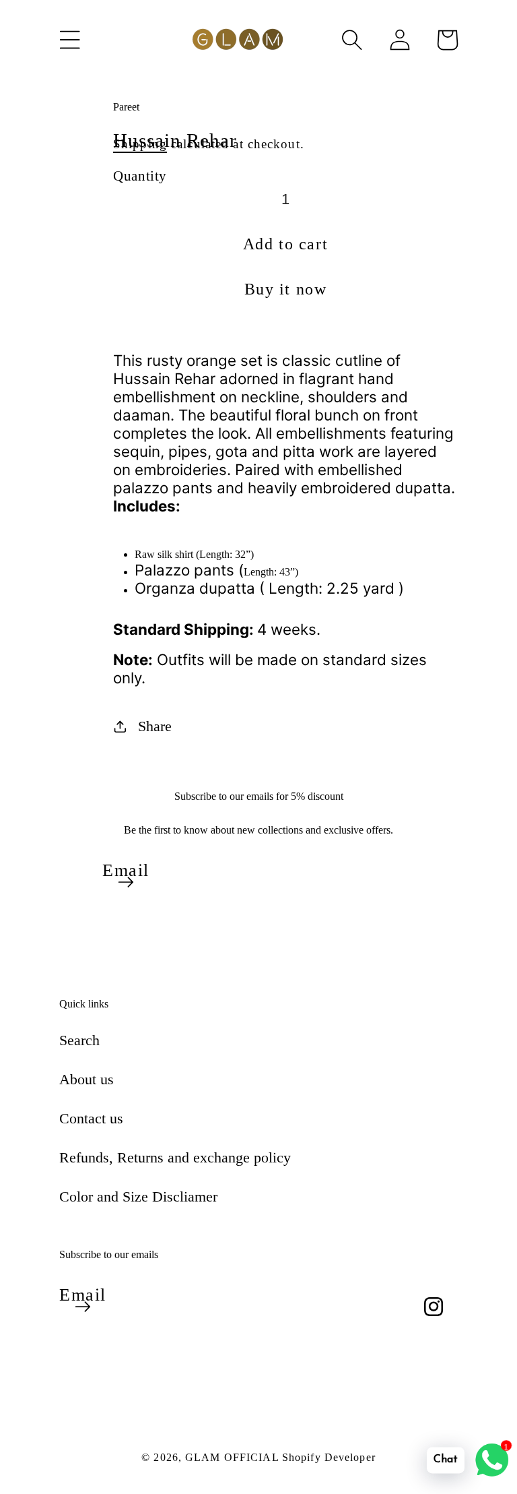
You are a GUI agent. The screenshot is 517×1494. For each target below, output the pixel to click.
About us (86, 1079)
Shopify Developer (329, 1457)
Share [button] (155, 726)
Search (79, 1040)
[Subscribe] (125, 882)
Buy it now (285, 289)
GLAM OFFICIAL (233, 1457)
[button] (70, 39)
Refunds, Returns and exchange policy (175, 1157)
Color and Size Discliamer (138, 1196)
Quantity (140, 175)
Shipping (140, 144)
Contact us (91, 1118)
